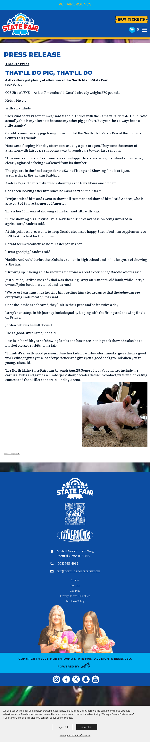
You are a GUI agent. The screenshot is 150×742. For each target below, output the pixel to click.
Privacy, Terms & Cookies (75, 596)
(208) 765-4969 (67, 563)
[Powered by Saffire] (86, 665)
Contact (75, 585)
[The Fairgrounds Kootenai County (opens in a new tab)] (75, 536)
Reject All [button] (63, 727)
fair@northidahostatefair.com (78, 571)
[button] (144, 29)
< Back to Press (17, 64)
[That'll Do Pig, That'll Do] (114, 446)
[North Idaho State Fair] (20, 24)
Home (75, 580)
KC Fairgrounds (75, 4)
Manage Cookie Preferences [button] (75, 735)
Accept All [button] (86, 727)
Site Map (75, 590)
